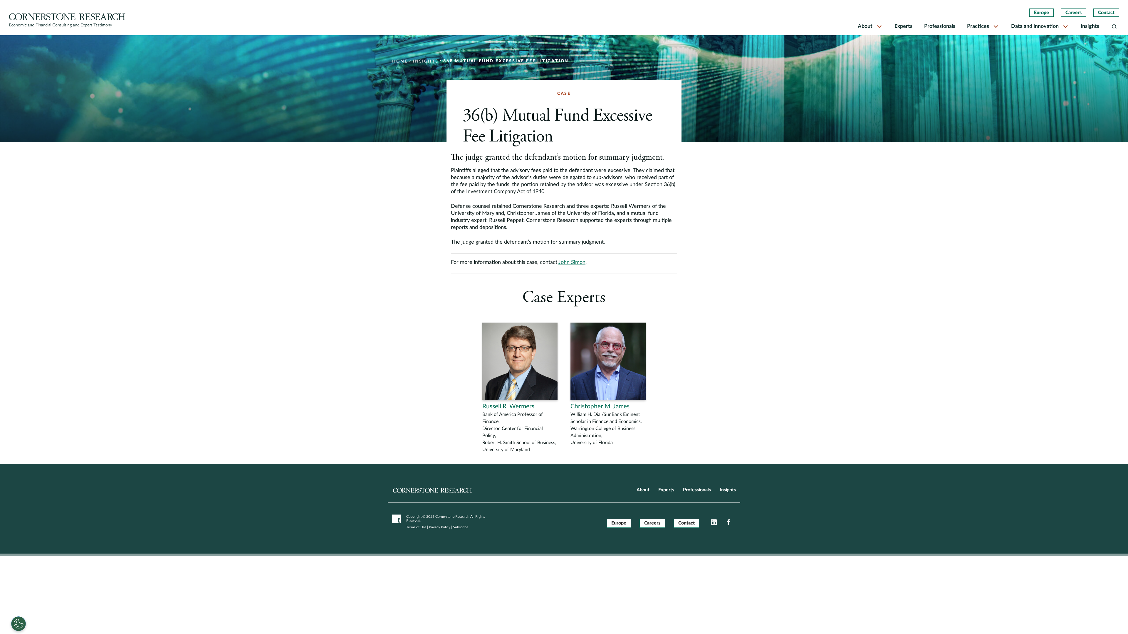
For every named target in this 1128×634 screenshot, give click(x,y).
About (865, 26)
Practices (978, 26)
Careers (1073, 12)
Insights (1090, 26)
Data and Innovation (1035, 26)
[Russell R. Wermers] (520, 388)
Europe (1041, 12)
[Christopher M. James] (608, 384)
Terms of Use (416, 527)
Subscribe (460, 527)
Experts (903, 26)
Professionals (939, 26)
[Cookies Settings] (18, 623)
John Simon (571, 262)
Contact (1106, 12)
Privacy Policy (439, 527)
